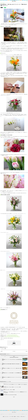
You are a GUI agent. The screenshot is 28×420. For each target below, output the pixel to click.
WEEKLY (14, 356)
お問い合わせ (18, 416)
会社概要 (3, 416)
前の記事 (1, 351)
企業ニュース (24, 416)
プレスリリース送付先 (11, 416)
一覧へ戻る (14, 351)
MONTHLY (23, 356)
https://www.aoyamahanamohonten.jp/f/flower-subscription (12, 336)
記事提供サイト (15, 416)
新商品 (5, 348)
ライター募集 (21, 416)
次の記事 (26, 351)
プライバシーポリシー (7, 416)
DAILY (5, 356)
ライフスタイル (2, 348)
